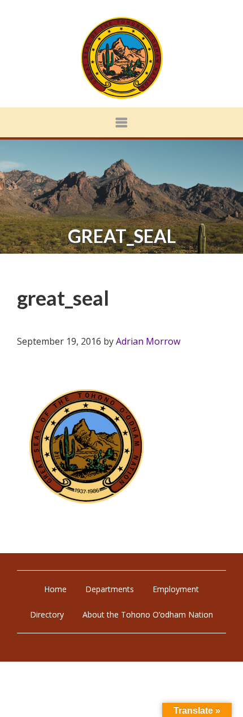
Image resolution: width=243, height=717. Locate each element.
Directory (47, 614)
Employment (176, 589)
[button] (121, 122)
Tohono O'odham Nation (121, 58)
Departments (109, 589)
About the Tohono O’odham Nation (148, 614)
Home (55, 589)
